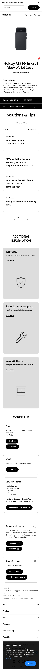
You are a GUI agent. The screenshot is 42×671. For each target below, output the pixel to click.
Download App (13, 549)
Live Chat (12, 441)
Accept (30, 663)
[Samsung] (6, 15)
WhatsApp (12, 447)
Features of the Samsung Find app (16, 92)
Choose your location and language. (13, 3)
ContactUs (34, 106)
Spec (3, 106)
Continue (33, 7)
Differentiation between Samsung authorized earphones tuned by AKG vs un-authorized (20, 87)
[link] (37, 59)
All (17, 122)
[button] (21, 142)
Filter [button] (7, 130)
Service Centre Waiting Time (19, 507)
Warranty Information (21, 73)
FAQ (24, 122)
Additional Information (18, 106)
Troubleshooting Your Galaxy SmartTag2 (19, 90)
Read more (10, 260)
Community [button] (12, 543)
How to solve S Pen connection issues (17, 83)
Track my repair (14, 572)
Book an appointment (16, 577)
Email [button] (10, 469)
